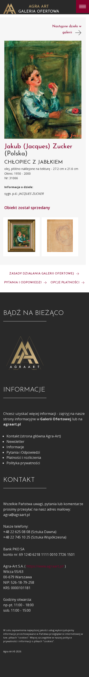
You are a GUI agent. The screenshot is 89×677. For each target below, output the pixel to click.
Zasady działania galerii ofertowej (42, 273)
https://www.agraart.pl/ (45, 566)
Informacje (15, 447)
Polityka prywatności (23, 463)
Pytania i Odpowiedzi (23, 452)
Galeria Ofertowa (38, 12)
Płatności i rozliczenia (23, 457)
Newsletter (15, 441)
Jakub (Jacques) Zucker (38, 146)
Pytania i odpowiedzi (23, 282)
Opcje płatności (65, 282)
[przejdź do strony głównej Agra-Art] (9, 8)
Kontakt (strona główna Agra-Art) (33, 436)
